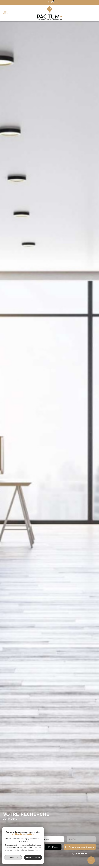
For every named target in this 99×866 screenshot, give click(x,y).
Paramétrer (12, 857)
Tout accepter (33, 857)
